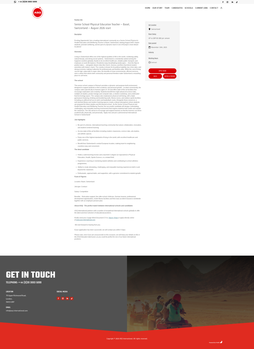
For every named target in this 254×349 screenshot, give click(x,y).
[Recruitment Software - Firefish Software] (215, 343)
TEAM (167, 8)
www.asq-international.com (85, 220)
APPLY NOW (162, 71)
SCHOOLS (189, 8)
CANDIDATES (177, 8)
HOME (147, 8)
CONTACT (214, 8)
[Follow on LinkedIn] (232, 2)
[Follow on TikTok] (236, 2)
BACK (155, 76)
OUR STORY (157, 8)
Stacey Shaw (113, 218)
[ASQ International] (37, 12)
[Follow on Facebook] (223, 2)
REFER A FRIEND (170, 76)
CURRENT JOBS (201, 8)
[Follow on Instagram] (227, 2)
